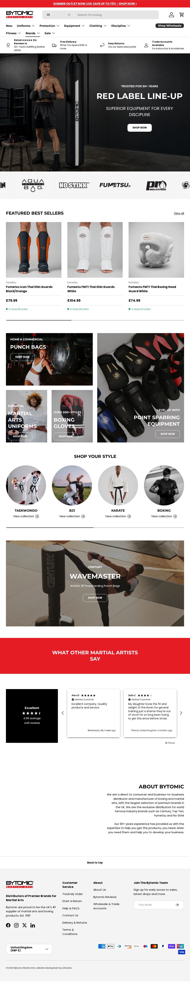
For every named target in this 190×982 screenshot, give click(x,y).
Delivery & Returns (74, 923)
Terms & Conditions (69, 932)
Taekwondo (26, 510)
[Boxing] (164, 485)
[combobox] (100, 14)
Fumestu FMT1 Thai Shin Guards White (91, 289)
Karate (118, 510)
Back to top (95, 862)
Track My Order (72, 894)
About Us (99, 890)
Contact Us (70, 915)
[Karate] (118, 485)
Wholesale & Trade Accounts (106, 906)
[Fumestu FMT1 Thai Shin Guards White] (95, 250)
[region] (122, 713)
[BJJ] (72, 485)
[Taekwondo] (26, 485)
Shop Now (22, 357)
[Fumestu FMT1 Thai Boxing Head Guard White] (156, 250)
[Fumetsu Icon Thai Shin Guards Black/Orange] (33, 250)
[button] (182, 15)
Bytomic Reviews (105, 897)
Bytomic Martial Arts (24, 967)
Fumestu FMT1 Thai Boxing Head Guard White (152, 289)
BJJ (72, 510)
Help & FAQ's (70, 908)
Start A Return (72, 901)
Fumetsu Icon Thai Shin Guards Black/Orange (29, 289)
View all (179, 213)
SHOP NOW (139, 127)
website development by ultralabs (54, 967)
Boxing (164, 510)
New (9, 26)
